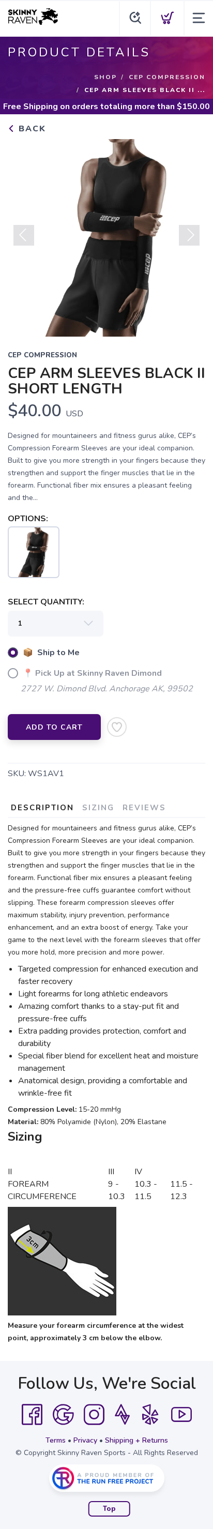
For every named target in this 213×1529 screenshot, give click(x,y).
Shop (105, 77)
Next (189, 235)
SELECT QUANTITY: (46, 602)
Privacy (85, 1440)
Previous (23, 235)
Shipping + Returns (136, 1440)
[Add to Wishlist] (117, 727)
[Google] (63, 1414)
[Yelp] (150, 1414)
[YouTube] (181, 1414)
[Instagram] (94, 1414)
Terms (55, 1440)
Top (109, 1508)
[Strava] (122, 1414)
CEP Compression (167, 77)
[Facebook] (32, 1414)
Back (31, 128)
